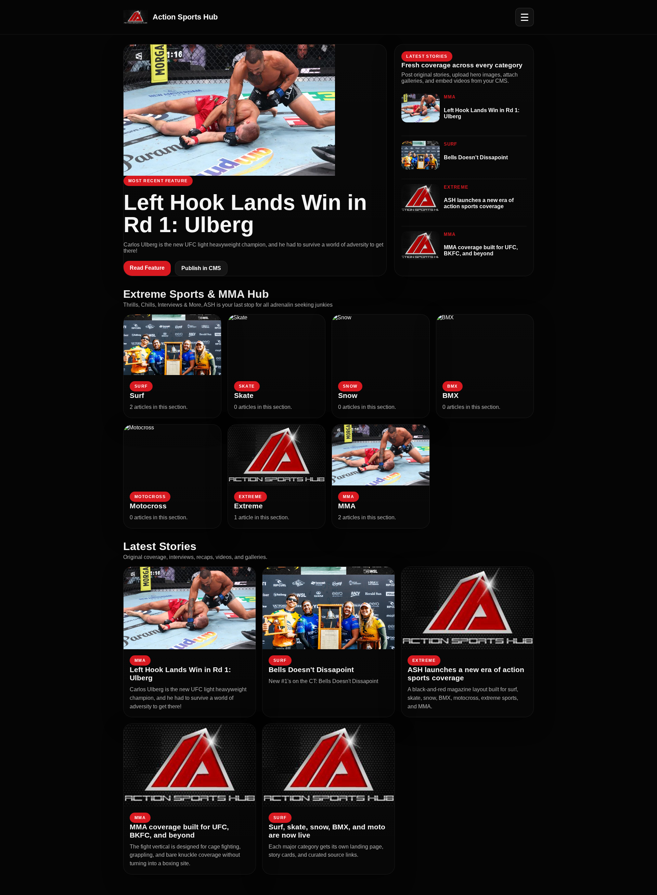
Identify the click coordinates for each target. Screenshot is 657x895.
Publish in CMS (201, 268)
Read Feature (147, 268)
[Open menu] (524, 17)
